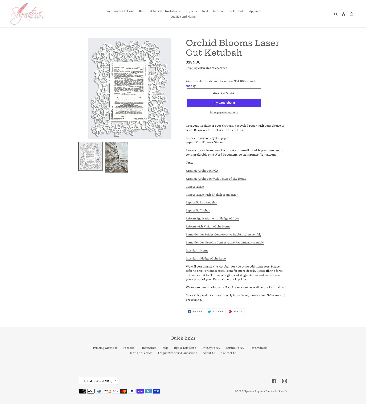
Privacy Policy (211, 347)
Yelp (165, 347)
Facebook (129, 347)
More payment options (224, 112)
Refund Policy (235, 347)
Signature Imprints (254, 391)
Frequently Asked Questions (177, 353)
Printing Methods (105, 347)
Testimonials (258, 347)
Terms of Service (140, 353)
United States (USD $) (97, 381)
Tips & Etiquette (184, 347)
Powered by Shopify (276, 391)
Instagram (149, 347)
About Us (209, 353)
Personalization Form (218, 270)
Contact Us (229, 353)
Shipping (191, 68)
